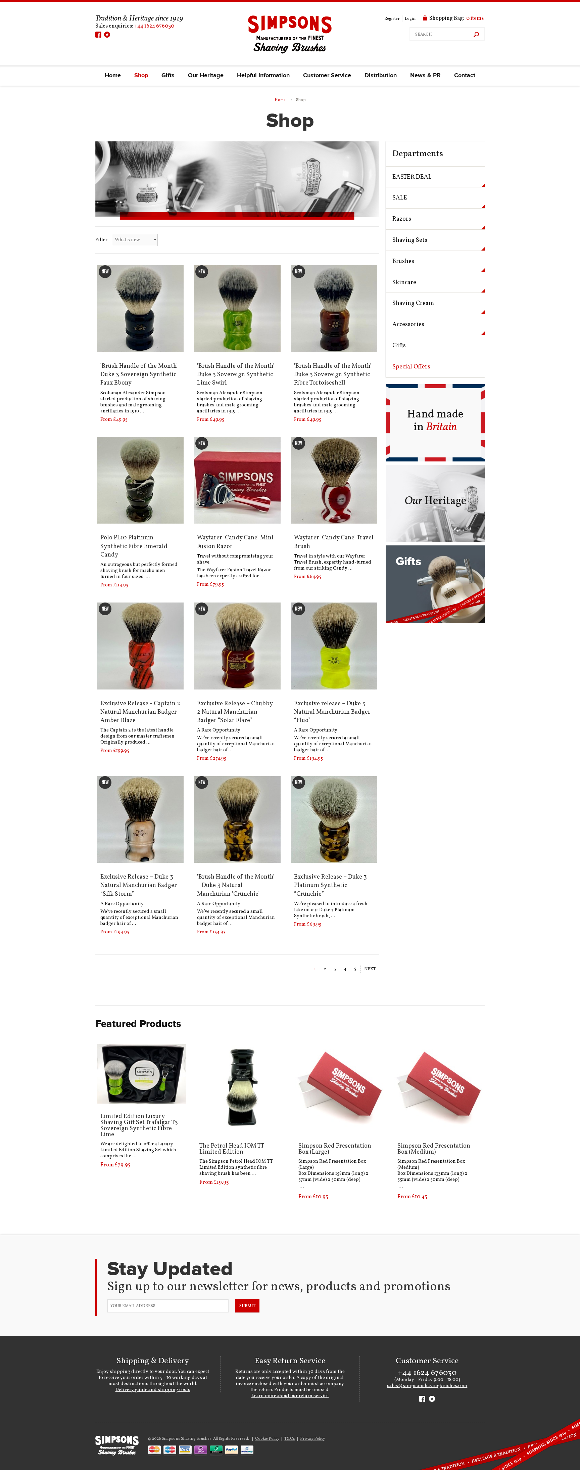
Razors (401, 219)
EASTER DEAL (412, 177)
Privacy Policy (312, 1438)
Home (113, 75)
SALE (399, 198)
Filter (101, 240)
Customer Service (327, 75)
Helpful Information (263, 75)
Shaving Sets (409, 240)
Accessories (408, 324)
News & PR (425, 75)
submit (247, 1306)
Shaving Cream (413, 303)
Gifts (168, 75)
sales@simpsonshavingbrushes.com (427, 1386)
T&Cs (289, 1438)
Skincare (404, 282)
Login (410, 18)
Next (370, 969)
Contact (464, 75)
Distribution (381, 75)
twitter (107, 35)
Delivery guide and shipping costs (152, 1390)
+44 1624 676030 (154, 26)
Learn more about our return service (290, 1396)
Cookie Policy (267, 1438)
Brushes (403, 261)
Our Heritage (206, 75)
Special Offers (411, 367)
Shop (141, 75)
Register (392, 18)
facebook (98, 35)
